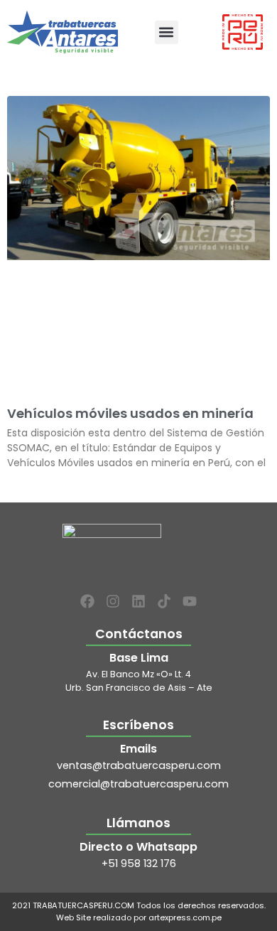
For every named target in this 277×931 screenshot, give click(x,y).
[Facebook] (87, 601)
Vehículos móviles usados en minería (130, 413)
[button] (166, 32)
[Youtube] (189, 601)
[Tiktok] (164, 601)
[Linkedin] (138, 601)
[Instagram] (113, 601)
